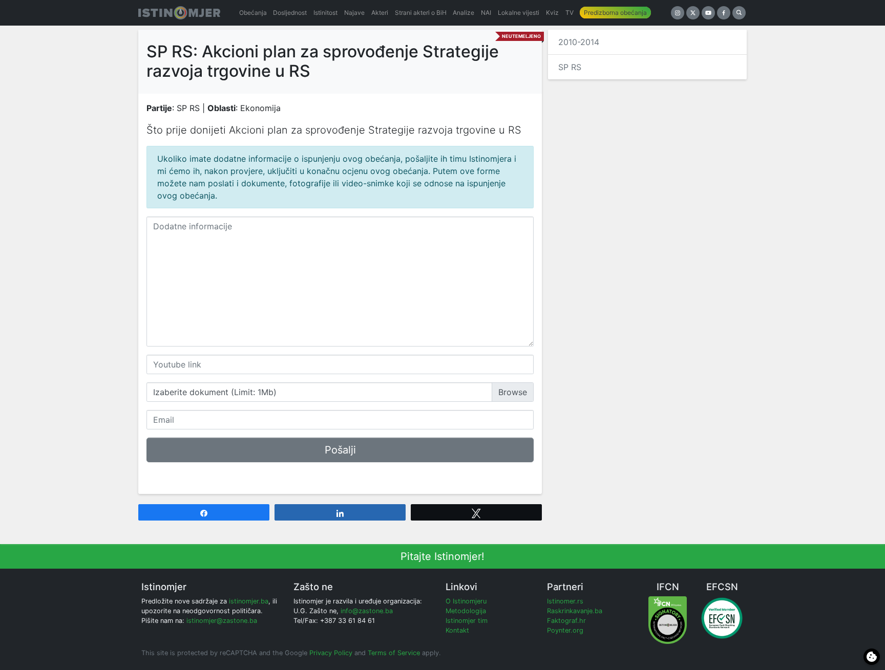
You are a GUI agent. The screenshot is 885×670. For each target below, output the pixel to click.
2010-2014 (578, 42)
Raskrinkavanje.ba (574, 611)
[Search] (739, 12)
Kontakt (457, 630)
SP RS (569, 67)
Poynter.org (565, 630)
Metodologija (466, 611)
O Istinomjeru (466, 601)
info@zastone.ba (367, 611)
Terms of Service (394, 653)
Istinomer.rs (565, 601)
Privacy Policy (330, 653)
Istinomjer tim (467, 620)
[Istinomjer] (179, 13)
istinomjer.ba (248, 601)
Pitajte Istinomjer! (442, 556)
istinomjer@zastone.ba (221, 620)
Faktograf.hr (566, 620)
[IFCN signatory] (667, 619)
